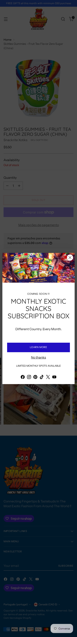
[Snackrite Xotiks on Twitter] (48, 378)
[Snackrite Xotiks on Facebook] (22, 378)
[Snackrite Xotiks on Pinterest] (35, 378)
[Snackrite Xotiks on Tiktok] (41, 378)
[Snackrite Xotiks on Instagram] (29, 378)
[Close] (70, 257)
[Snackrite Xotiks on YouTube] (54, 378)
